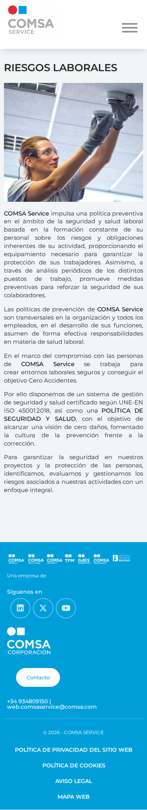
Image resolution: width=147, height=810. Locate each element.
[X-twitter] (43, 608)
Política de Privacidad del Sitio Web (73, 750)
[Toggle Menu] (130, 27)
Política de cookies (73, 765)
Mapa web (74, 797)
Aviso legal (73, 781)
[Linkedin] (20, 608)
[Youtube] (66, 608)
